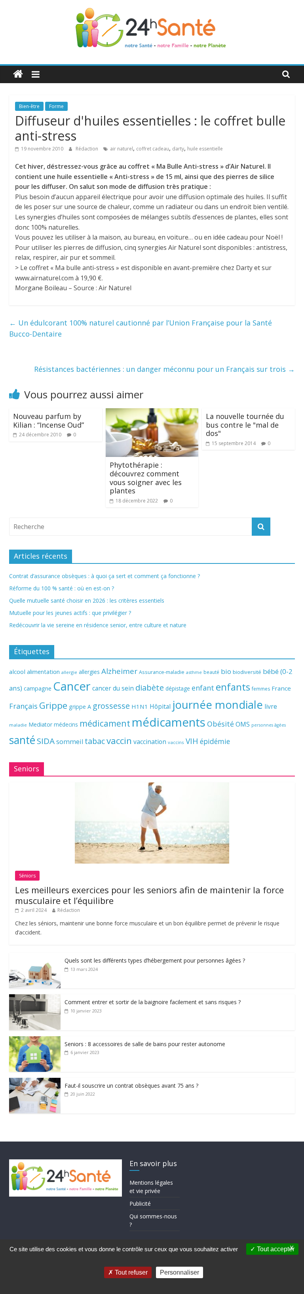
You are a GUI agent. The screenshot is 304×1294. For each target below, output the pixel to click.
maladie (18, 725)
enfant (203, 688)
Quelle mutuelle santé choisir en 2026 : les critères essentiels (86, 600)
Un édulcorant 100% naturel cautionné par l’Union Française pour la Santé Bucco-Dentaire (140, 328)
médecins (66, 724)
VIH (192, 741)
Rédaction (87, 148)
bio (226, 671)
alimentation (43, 672)
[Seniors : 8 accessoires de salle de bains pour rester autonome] (35, 1040)
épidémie (215, 741)
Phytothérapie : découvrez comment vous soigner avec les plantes (146, 477)
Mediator (40, 724)
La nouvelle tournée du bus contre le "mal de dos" (245, 424)
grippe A (80, 706)
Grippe (53, 705)
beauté (211, 672)
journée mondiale (217, 704)
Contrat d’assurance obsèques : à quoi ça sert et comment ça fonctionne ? (104, 576)
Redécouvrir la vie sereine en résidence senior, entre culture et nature (97, 625)
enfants (233, 686)
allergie (69, 672)
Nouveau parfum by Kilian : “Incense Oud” (48, 420)
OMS (243, 724)
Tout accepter (274, 1249)
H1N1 (139, 706)
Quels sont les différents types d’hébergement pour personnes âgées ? (155, 960)
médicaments (168, 722)
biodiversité (247, 672)
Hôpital (160, 706)
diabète (149, 687)
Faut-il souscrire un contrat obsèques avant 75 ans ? (131, 1085)
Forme (56, 106)
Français (23, 706)
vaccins (176, 742)
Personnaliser (179, 1272)
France (281, 688)
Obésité (220, 724)
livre (270, 706)
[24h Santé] (18, 74)
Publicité (140, 1203)
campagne (37, 688)
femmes (261, 688)
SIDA (46, 740)
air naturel (121, 148)
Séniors (27, 875)
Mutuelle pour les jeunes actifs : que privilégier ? (70, 613)
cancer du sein (113, 688)
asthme (194, 672)
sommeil (69, 741)
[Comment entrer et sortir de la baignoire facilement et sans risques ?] (35, 998)
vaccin (119, 741)
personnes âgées (268, 725)
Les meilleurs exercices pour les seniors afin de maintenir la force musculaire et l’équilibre (149, 895)
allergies (89, 672)
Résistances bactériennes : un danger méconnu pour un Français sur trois (164, 369)
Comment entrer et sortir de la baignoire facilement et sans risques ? (153, 1002)
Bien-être (29, 106)
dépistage (177, 688)
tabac (95, 741)
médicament (105, 723)
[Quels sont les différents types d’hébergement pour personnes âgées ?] (35, 957)
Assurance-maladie (161, 672)
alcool (17, 672)
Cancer (72, 686)
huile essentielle (205, 148)
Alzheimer (119, 671)
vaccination (149, 741)
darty (178, 148)
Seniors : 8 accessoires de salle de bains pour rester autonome (145, 1044)
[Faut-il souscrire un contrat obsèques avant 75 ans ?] (35, 1082)
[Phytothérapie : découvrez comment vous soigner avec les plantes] (152, 413)
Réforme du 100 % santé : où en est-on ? (61, 588)
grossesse (111, 705)
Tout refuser (130, 1272)
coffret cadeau (152, 148)
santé (22, 740)
